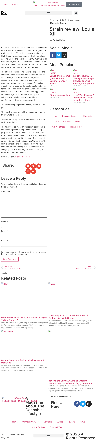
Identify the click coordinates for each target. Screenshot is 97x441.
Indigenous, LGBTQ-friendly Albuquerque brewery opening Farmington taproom (83, 80)
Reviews (67, 121)
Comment (6, 191)
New (6, 4)
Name (4, 222)
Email (4, 231)
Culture (55, 121)
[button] (48, 13)
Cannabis (87, 116)
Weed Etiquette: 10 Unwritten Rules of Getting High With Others (68, 316)
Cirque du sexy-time (60, 95)
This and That (76, 127)
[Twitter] (59, 55)
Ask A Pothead (58, 127)
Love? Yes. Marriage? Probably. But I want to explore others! (83, 97)
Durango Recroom (22, 157)
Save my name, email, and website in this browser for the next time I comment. (23, 253)
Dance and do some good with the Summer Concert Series (60, 80)
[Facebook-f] (53, 55)
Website (4, 240)
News (77, 121)
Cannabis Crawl (69, 116)
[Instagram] (64, 55)
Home (54, 116)
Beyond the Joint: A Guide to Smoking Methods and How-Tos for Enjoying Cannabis (71, 382)
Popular (15, 4)
